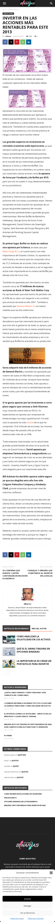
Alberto (8, 36)
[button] (51, 872)
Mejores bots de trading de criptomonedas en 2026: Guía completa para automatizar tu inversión (28, 725)
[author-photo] (27, 600)
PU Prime (8, 735)
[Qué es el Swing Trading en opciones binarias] (9, 651)
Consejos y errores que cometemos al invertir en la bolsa (40, 573)
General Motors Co (26, 306)
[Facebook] (5, 42)
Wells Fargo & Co (11, 251)
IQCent (16, 766)
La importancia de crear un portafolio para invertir (34, 662)
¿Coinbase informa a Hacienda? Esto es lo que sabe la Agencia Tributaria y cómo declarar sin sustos (27, 704)
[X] (11, 42)
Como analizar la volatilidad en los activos (33, 638)
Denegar (27, 906)
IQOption (22, 755)
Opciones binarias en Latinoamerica (20, 801)
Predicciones (13, 9)
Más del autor (39, 628)
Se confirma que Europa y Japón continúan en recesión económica (15, 574)
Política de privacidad (35, 918)
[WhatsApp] (22, 42)
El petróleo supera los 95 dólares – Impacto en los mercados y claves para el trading (27, 715)
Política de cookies (17, 918)
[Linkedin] (28, 42)
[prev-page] (4, 673)
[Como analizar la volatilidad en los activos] (9, 639)
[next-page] (8, 673)
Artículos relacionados (16, 628)
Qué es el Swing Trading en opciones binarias (33, 650)
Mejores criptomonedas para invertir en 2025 (25, 805)
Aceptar (27, 898)
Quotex (15, 760)
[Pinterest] (16, 42)
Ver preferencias (27, 913)
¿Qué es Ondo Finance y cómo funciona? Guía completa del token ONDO (25, 693)
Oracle (30, 422)
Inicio (4, 9)
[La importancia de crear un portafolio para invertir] (9, 663)
